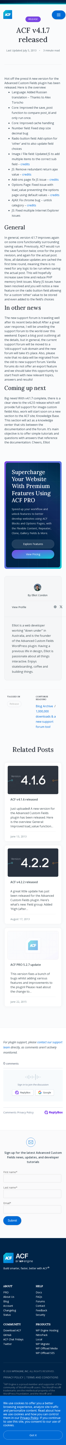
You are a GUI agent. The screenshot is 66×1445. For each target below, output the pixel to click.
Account (8, 1305)
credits (25, 164)
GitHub (7, 1335)
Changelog (9, 1310)
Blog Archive (44, 706)
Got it (33, 1435)
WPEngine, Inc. (20, 1371)
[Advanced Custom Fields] (8, 14)
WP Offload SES (45, 1353)
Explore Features (33, 544)
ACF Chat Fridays (13, 1339)
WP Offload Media (47, 1348)
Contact (40, 1305)
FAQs (39, 1296)
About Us (8, 1296)
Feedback (41, 1310)
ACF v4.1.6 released (24, 799)
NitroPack (41, 1335)
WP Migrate (43, 1344)
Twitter (7, 1344)
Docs (39, 1292)
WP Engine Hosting (47, 1330)
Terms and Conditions (42, 1377)
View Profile (19, 607)
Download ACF (12, 1330)
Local (39, 1339)
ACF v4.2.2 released (24, 882)
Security (40, 1314)
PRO (6, 1292)
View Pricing (33, 554)
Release (14, 703)
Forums (40, 1301)
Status (7, 1314)
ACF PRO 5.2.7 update (25, 965)
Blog (6, 1301)
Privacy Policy (13, 1377)
